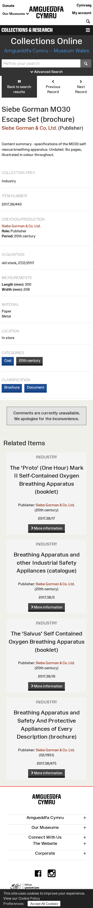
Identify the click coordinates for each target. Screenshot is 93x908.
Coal (7, 360)
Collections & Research (27, 30)
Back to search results (19, 89)
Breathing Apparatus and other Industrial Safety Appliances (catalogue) (47, 562)
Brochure (12, 387)
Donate (8, 6)
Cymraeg (84, 5)
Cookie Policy (29, 898)
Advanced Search (48, 72)
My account (81, 13)
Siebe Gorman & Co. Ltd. (29, 128)
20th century (29, 360)
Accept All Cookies (44, 904)
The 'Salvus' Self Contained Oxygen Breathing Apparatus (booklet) (47, 641)
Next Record (81, 89)
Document (35, 387)
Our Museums (14, 14)
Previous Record (53, 89)
